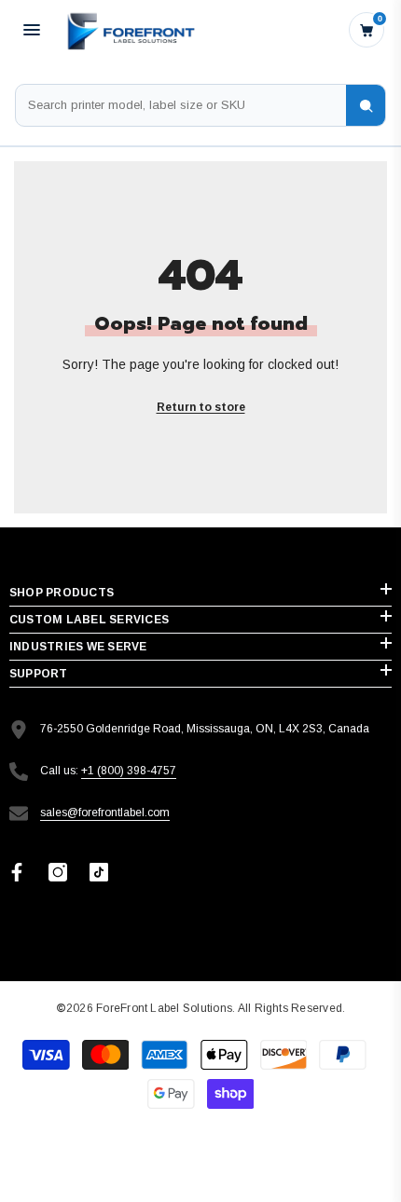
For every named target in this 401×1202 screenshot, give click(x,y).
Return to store (201, 407)
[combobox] (181, 105)
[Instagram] (57, 872)
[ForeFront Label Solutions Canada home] (129, 29)
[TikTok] (98, 872)
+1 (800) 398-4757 (128, 770)
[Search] (365, 105)
